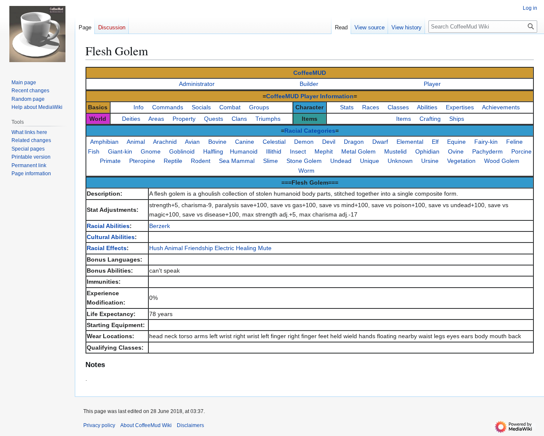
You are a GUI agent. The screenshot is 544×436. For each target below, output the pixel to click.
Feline (514, 141)
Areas (156, 118)
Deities (131, 118)
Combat (230, 107)
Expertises (460, 107)
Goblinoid (182, 151)
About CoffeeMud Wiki (146, 425)
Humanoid (244, 151)
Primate (110, 160)
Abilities (427, 107)
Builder (309, 83)
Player (432, 83)
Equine (456, 141)
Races (370, 107)
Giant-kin (120, 151)
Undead (340, 160)
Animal (136, 141)
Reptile (173, 160)
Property (184, 118)
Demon (304, 141)
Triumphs (267, 118)
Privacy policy (99, 425)
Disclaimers (190, 425)
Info (138, 107)
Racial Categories (309, 130)
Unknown (400, 160)
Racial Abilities (108, 225)
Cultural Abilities (111, 237)
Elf (435, 141)
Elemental (410, 141)
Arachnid (165, 141)
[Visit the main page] (37, 34)
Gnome (151, 151)
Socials (201, 107)
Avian (192, 141)
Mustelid (395, 151)
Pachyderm (487, 151)
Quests (213, 118)
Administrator (197, 83)
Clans (239, 118)
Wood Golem (501, 160)
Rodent (200, 160)
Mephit (323, 151)
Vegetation (461, 160)
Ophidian (427, 151)
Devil (328, 141)
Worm (306, 170)
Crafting (430, 118)
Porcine (521, 151)
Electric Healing (235, 248)
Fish (93, 151)
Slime (270, 160)
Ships (456, 118)
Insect (298, 151)
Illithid (273, 151)
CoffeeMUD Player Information (310, 96)
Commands (167, 107)
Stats (347, 107)
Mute (265, 248)
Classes (398, 107)
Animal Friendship (188, 248)
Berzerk (159, 225)
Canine (244, 141)
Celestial (274, 141)
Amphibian (104, 141)
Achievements (501, 107)
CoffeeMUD (309, 72)
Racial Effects (107, 248)
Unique (369, 160)
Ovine (456, 151)
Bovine (217, 141)
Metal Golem (358, 151)
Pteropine (142, 160)
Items (403, 118)
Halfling (213, 151)
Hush (156, 248)
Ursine (430, 160)
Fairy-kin (486, 141)
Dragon (354, 141)
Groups (259, 107)
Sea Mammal (237, 160)
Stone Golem (304, 160)
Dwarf (380, 141)
